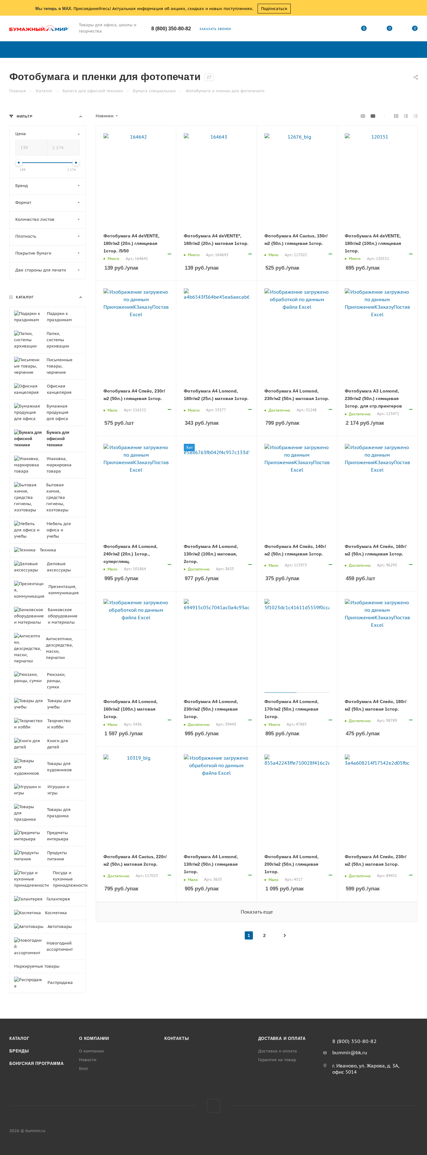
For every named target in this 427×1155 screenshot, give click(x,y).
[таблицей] (415, 116)
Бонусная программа (36, 1063)
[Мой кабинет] (338, 29)
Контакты (176, 1038)
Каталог (19, 1038)
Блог (83, 1068)
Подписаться (274, 8)
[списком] (406, 116)
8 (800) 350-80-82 (171, 28)
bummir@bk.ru (349, 1053)
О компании (94, 1038)
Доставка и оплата (282, 1038)
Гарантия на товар (277, 1059)
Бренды (19, 1051)
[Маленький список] (363, 116)
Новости (87, 1059)
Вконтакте (213, 1105)
